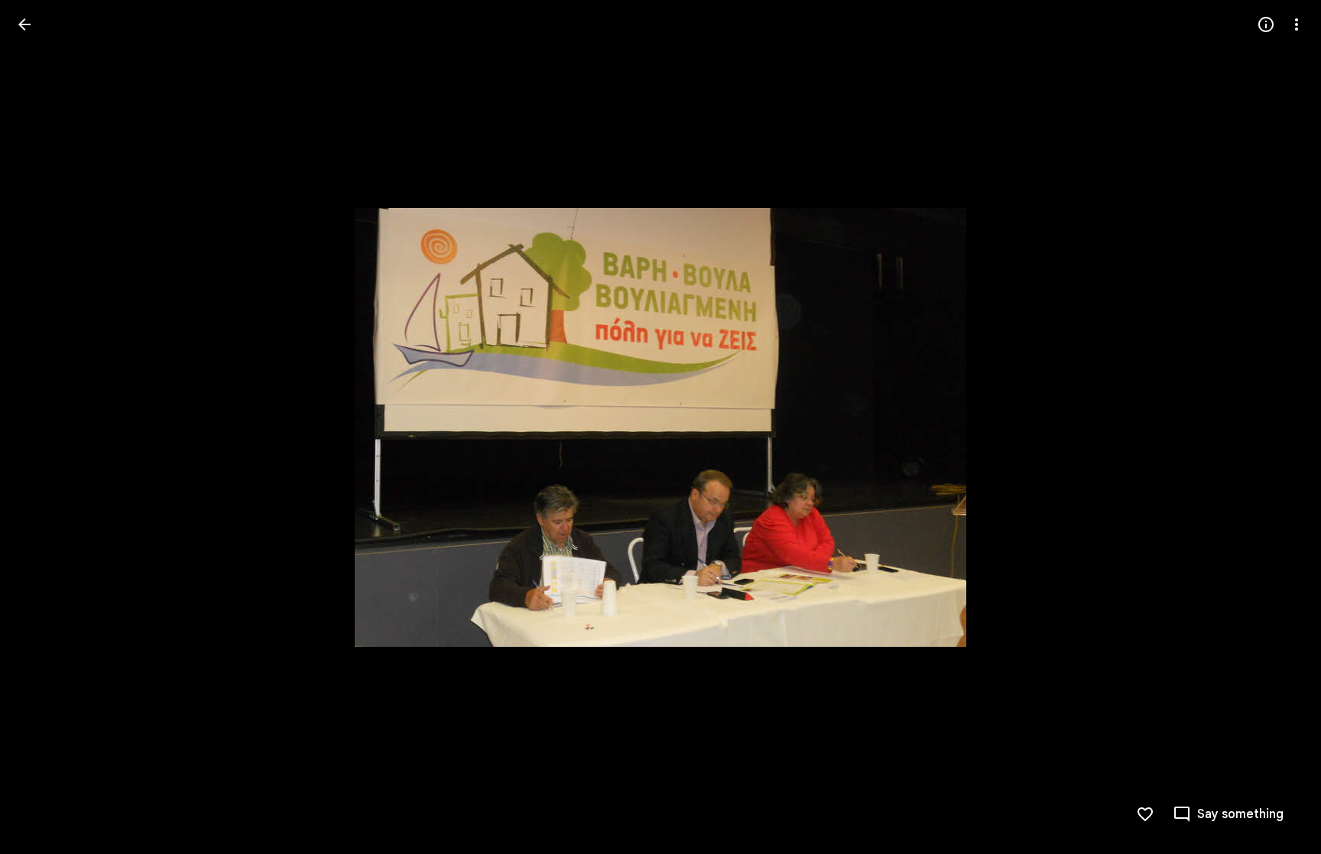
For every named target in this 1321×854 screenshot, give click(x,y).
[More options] (1296, 24)
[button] (42, 427)
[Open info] (1266, 24)
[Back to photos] (24, 24)
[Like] (1145, 814)
